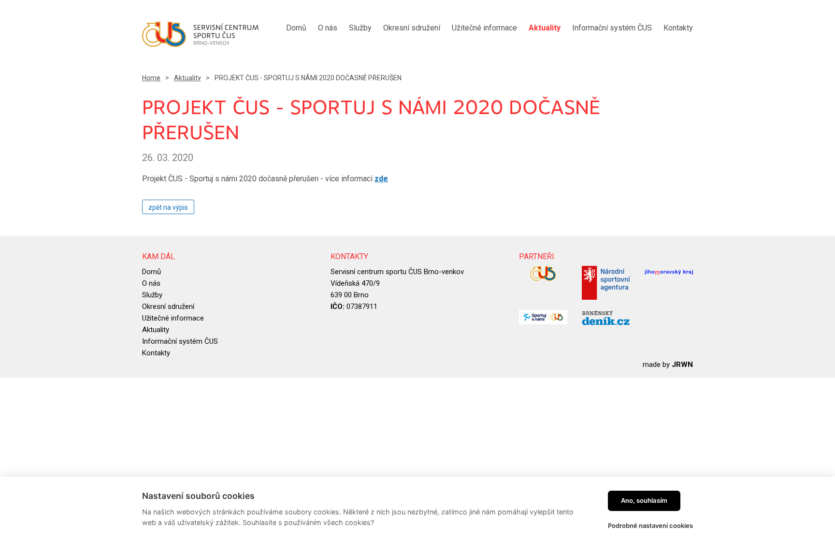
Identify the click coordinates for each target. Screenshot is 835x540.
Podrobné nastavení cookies (650, 525)
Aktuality (187, 78)
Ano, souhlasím (644, 500)
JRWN (682, 364)
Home (151, 78)
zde (381, 178)
